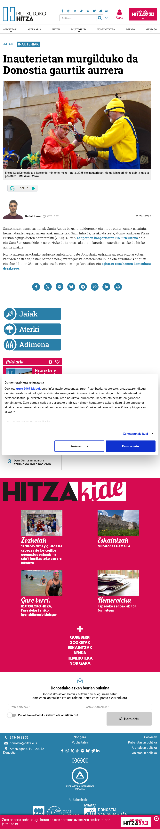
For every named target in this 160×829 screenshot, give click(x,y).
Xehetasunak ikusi (135, 433)
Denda (80, 653)
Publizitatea (80, 742)
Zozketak (80, 642)
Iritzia (56, 29)
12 (149, 216)
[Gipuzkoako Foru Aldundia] (56, 813)
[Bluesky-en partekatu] (71, 287)
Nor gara (80, 663)
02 (145, 216)
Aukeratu (77, 446)
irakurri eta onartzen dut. (48, 715)
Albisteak (10, 29)
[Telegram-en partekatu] (83, 287)
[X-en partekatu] (48, 287)
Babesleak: (80, 800)
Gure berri (80, 637)
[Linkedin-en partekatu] (106, 287)
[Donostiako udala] (105, 813)
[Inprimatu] (118, 287)
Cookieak (150, 737)
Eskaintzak (80, 648)
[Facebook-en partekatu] (36, 287)
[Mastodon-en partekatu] (59, 287)
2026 (139, 216)
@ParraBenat (51, 216)
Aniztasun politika (144, 753)
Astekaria (34, 29)
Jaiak (8, 44)
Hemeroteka (80, 658)
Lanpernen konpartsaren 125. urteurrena (107, 238)
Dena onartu (130, 446)
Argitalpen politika (144, 748)
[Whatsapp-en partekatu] (95, 287)
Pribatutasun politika (142, 742)
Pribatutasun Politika (31, 715)
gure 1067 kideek (28, 388)
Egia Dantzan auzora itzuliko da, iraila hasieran (32, 462)
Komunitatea (106, 29)
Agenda (131, 29)
